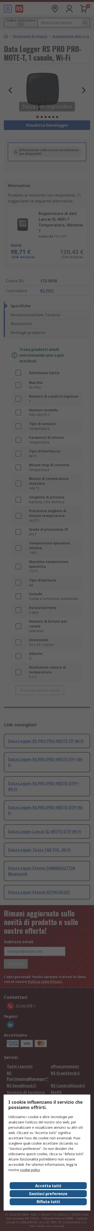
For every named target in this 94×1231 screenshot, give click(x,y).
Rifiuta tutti (48, 1201)
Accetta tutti (48, 1185)
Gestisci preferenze (48, 1193)
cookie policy (30, 1169)
